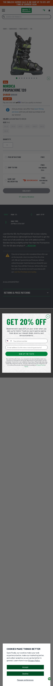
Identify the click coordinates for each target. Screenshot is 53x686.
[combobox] (9, 341)
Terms (26, 366)
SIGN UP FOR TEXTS (26, 354)
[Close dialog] (48, 316)
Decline (25, 673)
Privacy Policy (40, 365)
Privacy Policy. (34, 660)
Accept (25, 667)
